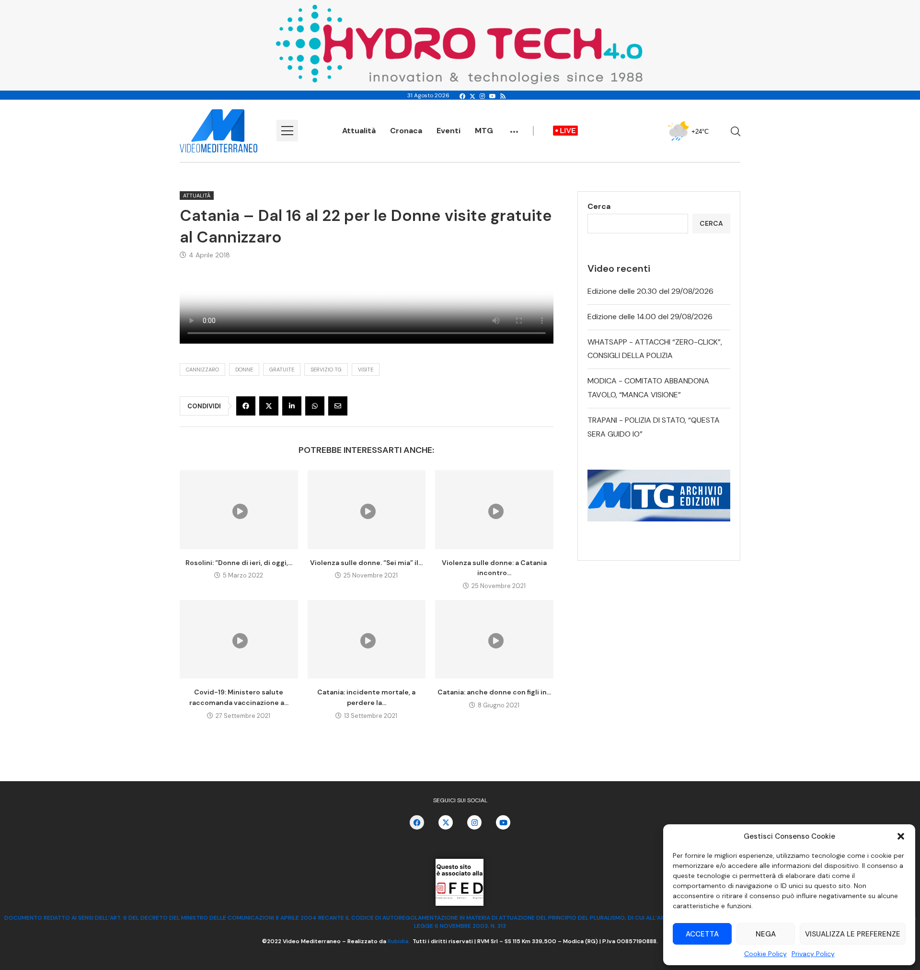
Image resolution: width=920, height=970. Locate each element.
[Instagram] (482, 96)
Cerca (598, 206)
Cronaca (406, 131)
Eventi (448, 131)
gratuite (281, 369)
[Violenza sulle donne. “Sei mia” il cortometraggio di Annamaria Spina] (367, 509)
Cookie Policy (765, 953)
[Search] (735, 131)
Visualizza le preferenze (852, 934)
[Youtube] (492, 96)
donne (244, 369)
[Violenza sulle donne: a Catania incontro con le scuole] (494, 509)
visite (365, 369)
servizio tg (326, 369)
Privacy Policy (813, 953)
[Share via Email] (337, 406)
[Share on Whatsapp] (314, 406)
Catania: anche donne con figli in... (494, 692)
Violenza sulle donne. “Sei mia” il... (366, 562)
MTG (484, 131)
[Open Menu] (287, 130)
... (514, 127)
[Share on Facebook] (245, 406)
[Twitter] (472, 96)
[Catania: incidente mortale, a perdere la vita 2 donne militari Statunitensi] (367, 639)
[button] (901, 836)
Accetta (702, 934)
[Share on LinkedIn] (291, 406)
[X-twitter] (445, 822)
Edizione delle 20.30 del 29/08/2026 (650, 291)
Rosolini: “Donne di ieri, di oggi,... (238, 562)
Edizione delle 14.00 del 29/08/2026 (650, 317)
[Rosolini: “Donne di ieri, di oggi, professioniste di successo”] (239, 509)
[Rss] (503, 96)
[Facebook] (462, 96)
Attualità (359, 131)
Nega (766, 934)
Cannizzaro (202, 369)
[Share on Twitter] (268, 406)
